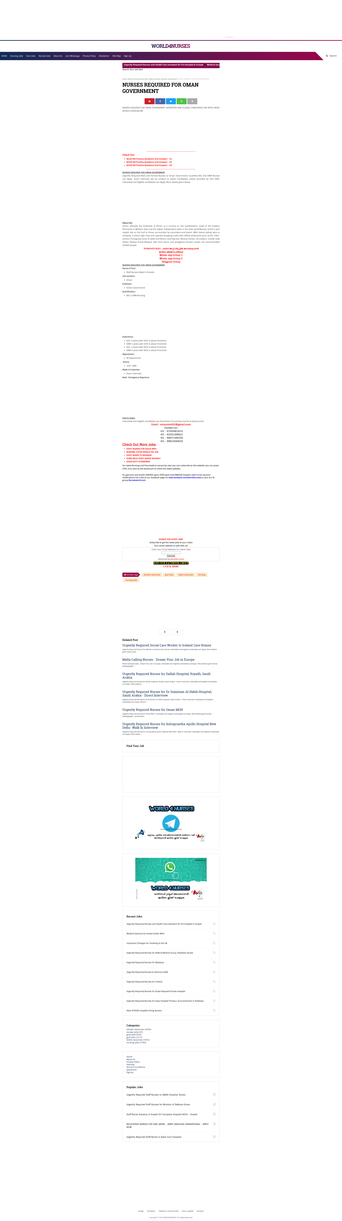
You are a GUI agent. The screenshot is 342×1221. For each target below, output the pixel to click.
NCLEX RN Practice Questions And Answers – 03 (149, 165)
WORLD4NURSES (170, 46)
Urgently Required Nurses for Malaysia (145, 962)
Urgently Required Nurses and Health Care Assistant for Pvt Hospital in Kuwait (139, 65)
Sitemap (131, 1064)
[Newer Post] (164, 632)
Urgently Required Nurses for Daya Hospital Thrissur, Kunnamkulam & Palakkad (165, 1001)
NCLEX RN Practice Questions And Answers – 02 (149, 162)
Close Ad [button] (229, 37)
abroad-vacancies (134, 79)
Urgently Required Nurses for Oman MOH (152, 709)
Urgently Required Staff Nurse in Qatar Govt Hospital (154, 1137)
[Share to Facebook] (160, 101)
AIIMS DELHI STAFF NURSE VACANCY (143, 458)
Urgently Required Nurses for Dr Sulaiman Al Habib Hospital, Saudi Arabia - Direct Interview (167, 693)
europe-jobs (132, 1032)
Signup (130, 1072)
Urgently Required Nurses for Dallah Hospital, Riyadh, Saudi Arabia (166, 675)
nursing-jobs (172, 79)
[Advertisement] (171, 20)
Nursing (164, 79)
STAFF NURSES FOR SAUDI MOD (141, 448)
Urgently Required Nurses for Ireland (144, 981)
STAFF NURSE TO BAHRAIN (138, 455)
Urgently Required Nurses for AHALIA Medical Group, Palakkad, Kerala (160, 953)
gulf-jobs (144, 79)
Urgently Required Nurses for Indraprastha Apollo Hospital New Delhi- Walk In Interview (169, 725)
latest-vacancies (155, 79)
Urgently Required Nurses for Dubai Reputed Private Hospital (156, 991)
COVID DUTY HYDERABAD (138, 461)
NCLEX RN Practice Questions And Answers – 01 (149, 159)
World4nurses (177, 559)
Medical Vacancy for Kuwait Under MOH (202, 65)
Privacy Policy (133, 1062)
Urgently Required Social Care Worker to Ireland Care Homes (166, 645)
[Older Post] (177, 632)
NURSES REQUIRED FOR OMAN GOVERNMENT (160, 87)
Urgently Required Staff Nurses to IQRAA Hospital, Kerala (156, 1094)
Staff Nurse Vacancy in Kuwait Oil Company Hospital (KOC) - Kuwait (162, 1114)
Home (124, 79)
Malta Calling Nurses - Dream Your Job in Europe (158, 659)
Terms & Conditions (136, 1067)
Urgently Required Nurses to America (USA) (147, 972)
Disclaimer (104, 56)
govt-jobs (131, 1034)
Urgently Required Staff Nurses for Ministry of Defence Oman (158, 1104)
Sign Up (127, 56)
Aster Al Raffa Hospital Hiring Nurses (144, 1010)
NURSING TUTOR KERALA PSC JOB (142, 452)
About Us (131, 1059)
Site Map (116, 56)
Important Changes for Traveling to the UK (147, 943)
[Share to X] (171, 101)
